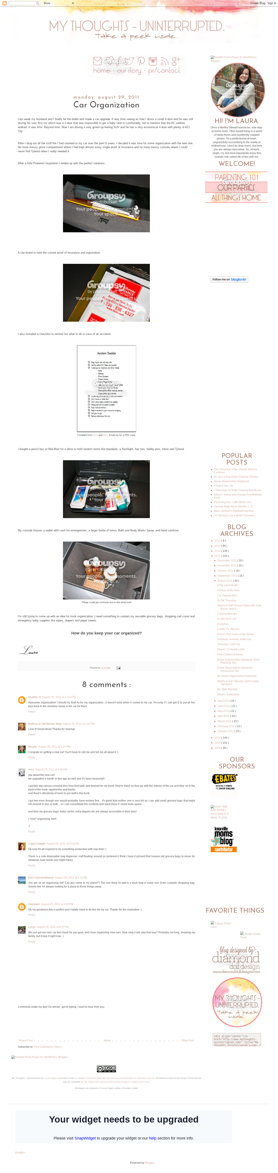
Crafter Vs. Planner (228, 629)
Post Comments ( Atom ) (48, 1046)
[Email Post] (118, 667)
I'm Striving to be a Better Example (234, 515)
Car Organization (227, 595)
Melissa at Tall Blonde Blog (44, 723)
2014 (218, 540)
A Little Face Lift (226, 618)
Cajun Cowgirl (36, 843)
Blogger (149, 1162)
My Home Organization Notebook (236, 676)
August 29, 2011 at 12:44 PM (59, 697)
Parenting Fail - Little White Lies (232, 502)
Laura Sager (50, 1078)
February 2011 (226, 726)
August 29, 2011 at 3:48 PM (51, 769)
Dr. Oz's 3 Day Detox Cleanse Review (236, 476)
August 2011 (225, 580)
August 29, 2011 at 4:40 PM (57, 904)
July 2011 (224, 700)
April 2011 (224, 716)
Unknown (34, 904)
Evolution (222, 624)
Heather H (34, 697)
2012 (218, 550)
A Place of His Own (228, 590)
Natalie (32, 746)
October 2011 (226, 570)
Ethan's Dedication (228, 694)
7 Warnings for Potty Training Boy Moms (237, 490)
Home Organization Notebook (231, 481)
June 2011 (224, 706)
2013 (218, 545)
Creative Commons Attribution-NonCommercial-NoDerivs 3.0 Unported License (116, 1078)
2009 (218, 742)
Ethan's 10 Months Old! (230, 649)
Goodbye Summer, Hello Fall (234, 639)
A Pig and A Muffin (227, 585)
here (95, 435)
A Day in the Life (223, 485)
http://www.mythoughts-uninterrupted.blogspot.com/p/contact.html (116, 1082)
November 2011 (227, 565)
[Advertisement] (106, 1024)
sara (31, 769)
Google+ (20, 1152)
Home (107, 1040)
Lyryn (31, 927)
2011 (218, 555)
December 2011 (227, 560)
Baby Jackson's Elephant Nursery (233, 510)
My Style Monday (227, 689)
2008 (218, 748)
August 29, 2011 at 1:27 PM (54, 746)
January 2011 (226, 731)
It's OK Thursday (226, 600)
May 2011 (224, 711)
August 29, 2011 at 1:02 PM (79, 723)
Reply (31, 711)
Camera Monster (227, 613)
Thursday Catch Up (228, 644)
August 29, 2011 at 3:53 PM (63, 843)
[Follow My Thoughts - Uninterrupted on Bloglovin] (229, 281)
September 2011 (228, 575)
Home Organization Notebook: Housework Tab (235, 669)
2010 (218, 737)
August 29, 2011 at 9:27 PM (53, 927)
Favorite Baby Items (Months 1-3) (233, 506)
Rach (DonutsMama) (41, 877)
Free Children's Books (230, 654)
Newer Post (26, 1040)
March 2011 (225, 721)
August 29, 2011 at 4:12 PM (71, 877)
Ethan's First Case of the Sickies (236, 634)
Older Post (188, 1040)
